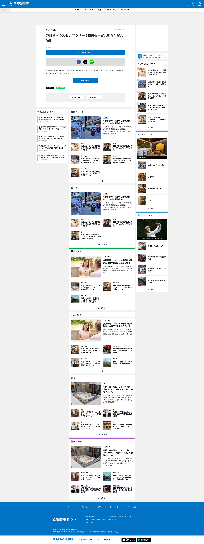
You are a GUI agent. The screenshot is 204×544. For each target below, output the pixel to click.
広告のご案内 (90, 522)
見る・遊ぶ (89, 10)
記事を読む (85, 80)
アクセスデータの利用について (95, 519)
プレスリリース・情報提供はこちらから (120, 516)
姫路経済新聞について (93, 516)
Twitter (192, 4)
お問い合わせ (112, 519)
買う (99, 10)
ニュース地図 (51, 30)
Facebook (188, 4)
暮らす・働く (111, 10)
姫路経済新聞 (19, 4)
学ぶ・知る (125, 10)
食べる (77, 10)
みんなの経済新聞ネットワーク (63, 539)
